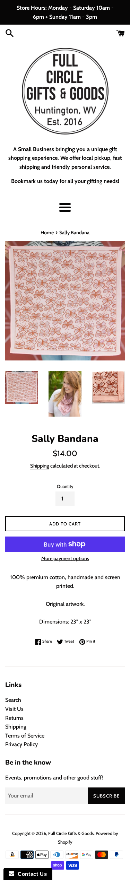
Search (13, 700)
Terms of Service (24, 735)
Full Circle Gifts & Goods (71, 833)
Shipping (39, 466)
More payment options (65, 558)
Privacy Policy (21, 744)
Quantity (65, 486)
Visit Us (14, 709)
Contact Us (30, 874)
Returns (14, 718)
